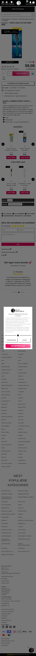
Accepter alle (18, 346)
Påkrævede (11, 340)
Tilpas (24, 340)
